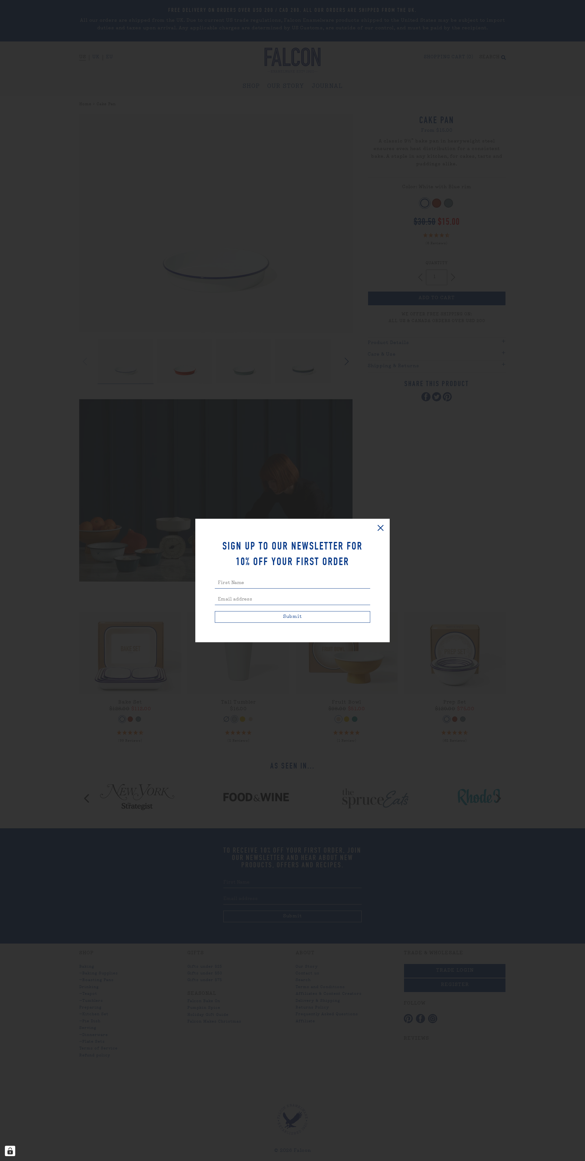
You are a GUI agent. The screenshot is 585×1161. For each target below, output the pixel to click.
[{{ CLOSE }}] (380, 528)
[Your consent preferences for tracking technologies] (10, 1151)
